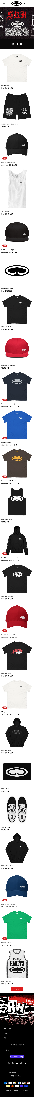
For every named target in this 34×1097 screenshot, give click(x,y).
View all (17, 989)
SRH (11, 1090)
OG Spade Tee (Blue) (6, 442)
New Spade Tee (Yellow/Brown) (8, 481)
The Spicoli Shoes (5, 827)
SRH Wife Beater (5, 211)
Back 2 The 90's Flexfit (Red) (8, 634)
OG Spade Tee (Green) (6, 942)
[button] (4, 3)
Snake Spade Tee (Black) (7, 596)
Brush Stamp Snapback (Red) (8, 365)
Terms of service (12, 1093)
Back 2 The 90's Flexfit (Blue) (8, 904)
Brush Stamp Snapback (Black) (8, 250)
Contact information (22, 1093)
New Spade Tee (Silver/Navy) (8, 404)
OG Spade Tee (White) (6, 85)
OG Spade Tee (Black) (6, 327)
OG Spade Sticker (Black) (7, 288)
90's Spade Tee (4, 712)
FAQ (5, 1038)
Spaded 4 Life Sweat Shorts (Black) (9, 124)
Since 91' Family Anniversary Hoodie (9, 558)
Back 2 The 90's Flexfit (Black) (8, 162)
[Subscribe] (28, 1050)
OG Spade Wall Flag (5, 789)
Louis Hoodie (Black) (6, 750)
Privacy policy (25, 1090)
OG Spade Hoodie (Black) (7, 865)
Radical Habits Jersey (6, 981)
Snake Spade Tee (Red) (6, 673)
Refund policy (17, 1090)
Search (6, 1034)
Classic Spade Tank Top (6, 519)
